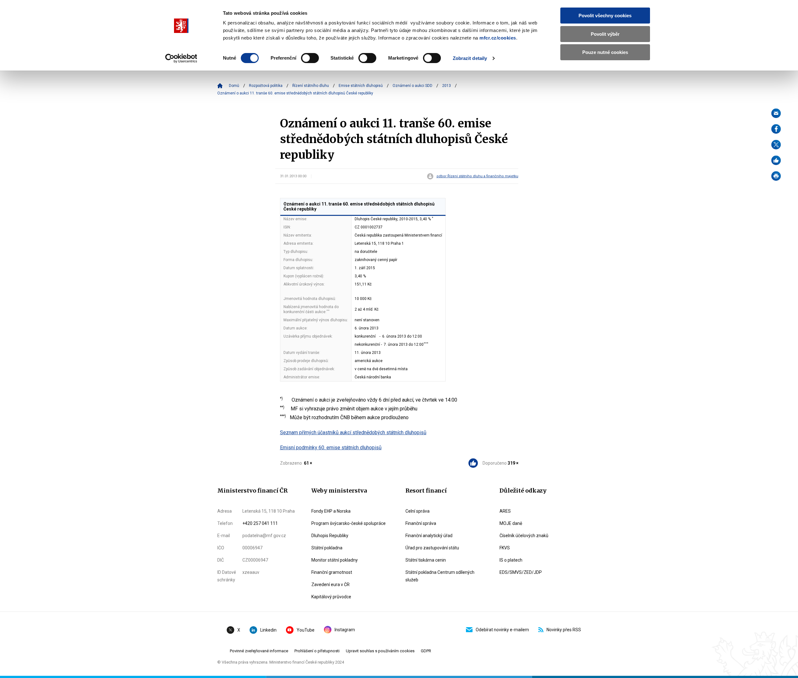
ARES (505, 511)
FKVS (504, 547)
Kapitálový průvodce (331, 596)
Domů (234, 85)
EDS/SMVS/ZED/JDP (520, 572)
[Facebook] (776, 129)
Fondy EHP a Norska (331, 511)
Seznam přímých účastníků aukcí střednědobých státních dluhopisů (353, 432)
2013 (446, 85)
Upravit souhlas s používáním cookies (380, 651)
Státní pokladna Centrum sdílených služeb (439, 576)
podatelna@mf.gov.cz (264, 535)
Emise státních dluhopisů (361, 85)
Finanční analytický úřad (428, 535)
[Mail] (776, 113)
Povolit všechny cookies (605, 15)
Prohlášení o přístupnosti (317, 651)
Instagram (345, 629)
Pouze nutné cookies (605, 52)
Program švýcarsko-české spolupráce (348, 523)
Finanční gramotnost (331, 572)
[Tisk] (776, 176)
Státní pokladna (326, 547)
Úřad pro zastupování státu (432, 547)
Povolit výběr (605, 34)
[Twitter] (776, 144)
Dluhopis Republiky (329, 535)
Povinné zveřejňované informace (259, 651)
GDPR (426, 651)
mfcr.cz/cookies (497, 37)
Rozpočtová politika (266, 85)
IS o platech (510, 560)
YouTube (305, 630)
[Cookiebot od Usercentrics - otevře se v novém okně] (181, 58)
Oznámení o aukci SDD (412, 85)
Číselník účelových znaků (523, 535)
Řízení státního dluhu (310, 85)
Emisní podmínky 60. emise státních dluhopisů (331, 448)
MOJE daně (510, 523)
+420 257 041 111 (260, 523)
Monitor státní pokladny (334, 560)
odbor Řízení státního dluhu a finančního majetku (477, 176)
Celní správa (417, 511)
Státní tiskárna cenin (425, 560)
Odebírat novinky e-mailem (502, 629)
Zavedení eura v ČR (330, 584)
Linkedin (268, 630)
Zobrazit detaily (470, 58)
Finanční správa (420, 523)
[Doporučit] (776, 160)
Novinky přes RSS (564, 629)
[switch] (310, 58)
